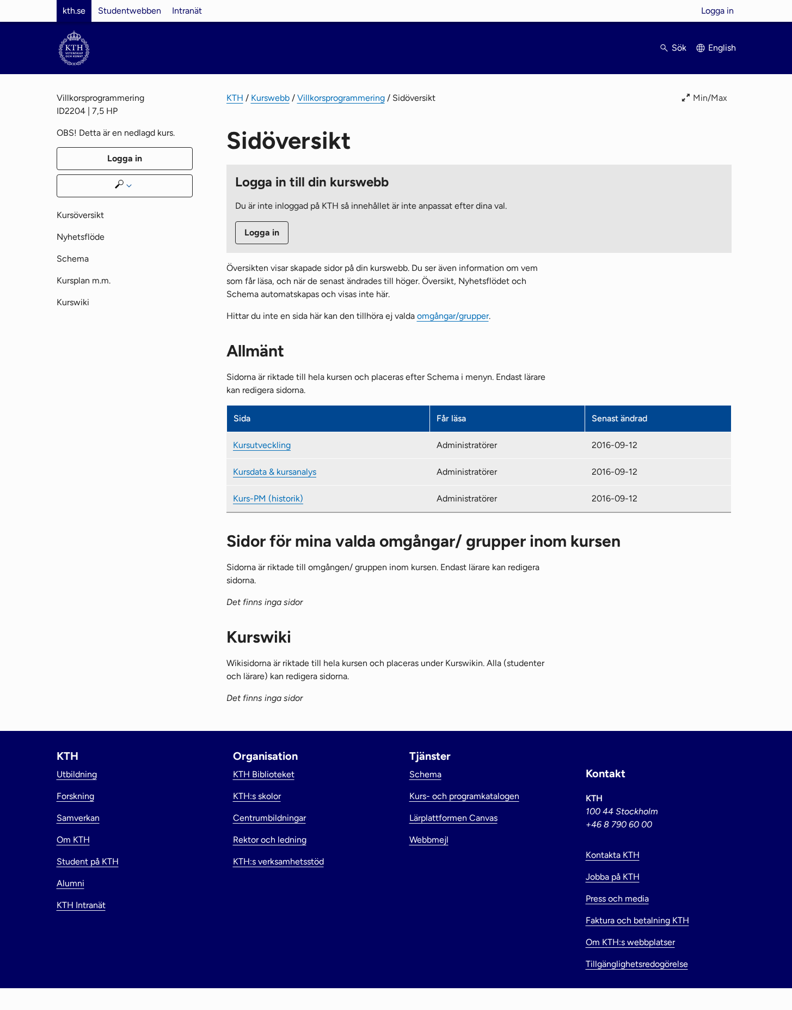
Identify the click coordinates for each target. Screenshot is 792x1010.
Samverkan (78, 818)
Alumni (70, 883)
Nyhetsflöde (81, 237)
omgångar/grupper (453, 316)
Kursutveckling (262, 445)
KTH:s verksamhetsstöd (278, 861)
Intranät (187, 10)
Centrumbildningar (269, 818)
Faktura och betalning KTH (637, 920)
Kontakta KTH (613, 855)
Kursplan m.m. (83, 280)
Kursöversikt (80, 215)
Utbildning (77, 774)
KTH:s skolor (257, 796)
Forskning (75, 796)
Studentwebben (129, 10)
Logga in (717, 10)
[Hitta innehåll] (125, 185)
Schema (73, 258)
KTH (234, 98)
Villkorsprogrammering (341, 98)
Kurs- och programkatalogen (464, 796)
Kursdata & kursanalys (274, 472)
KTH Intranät (81, 905)
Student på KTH (88, 861)
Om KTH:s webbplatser (630, 942)
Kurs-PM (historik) (268, 498)
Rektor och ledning (269, 839)
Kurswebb (270, 98)
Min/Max (710, 98)
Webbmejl (429, 839)
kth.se (74, 10)
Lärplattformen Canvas (453, 818)
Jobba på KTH (613, 877)
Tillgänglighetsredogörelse (637, 964)
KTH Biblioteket (263, 774)
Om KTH (73, 839)
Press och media (617, 898)
